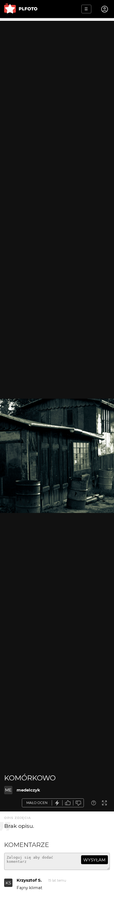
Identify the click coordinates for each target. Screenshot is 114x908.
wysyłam (94, 860)
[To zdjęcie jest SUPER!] (57, 803)
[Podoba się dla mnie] (67, 803)
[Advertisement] (57, 78)
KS (8, 883)
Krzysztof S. (29, 880)
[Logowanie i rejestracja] (105, 9)
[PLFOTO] (21, 9)
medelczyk (28, 790)
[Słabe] (78, 803)
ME (8, 790)
